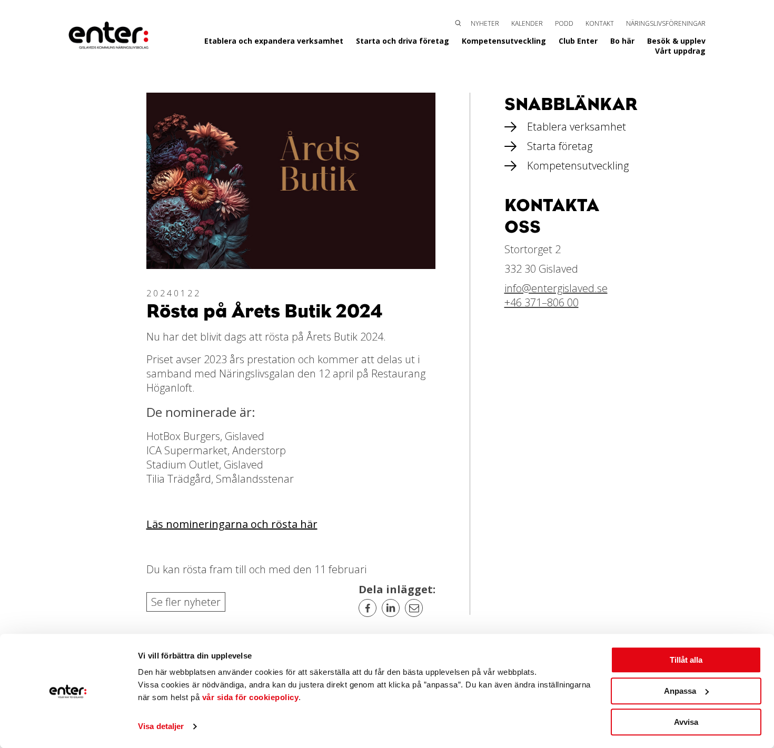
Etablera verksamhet (576, 126)
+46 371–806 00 (541, 302)
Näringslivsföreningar (666, 23)
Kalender (527, 23)
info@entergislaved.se (556, 288)
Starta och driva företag (402, 41)
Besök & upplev (676, 41)
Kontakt (600, 23)
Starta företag (559, 146)
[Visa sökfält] (458, 22)
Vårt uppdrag (680, 51)
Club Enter (578, 41)
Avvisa (686, 721)
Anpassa (680, 690)
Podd (564, 23)
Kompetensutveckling (504, 41)
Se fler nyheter (186, 602)
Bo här (622, 41)
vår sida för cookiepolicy (250, 697)
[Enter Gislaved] (108, 36)
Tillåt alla (686, 659)
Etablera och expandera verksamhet (273, 41)
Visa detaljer (161, 726)
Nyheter (485, 23)
